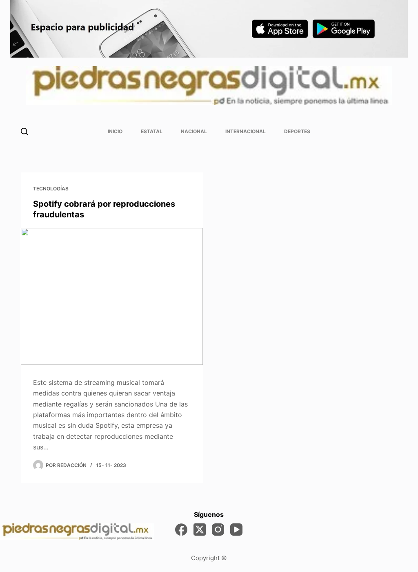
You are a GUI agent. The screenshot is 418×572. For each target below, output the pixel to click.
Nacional (194, 131)
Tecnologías (51, 188)
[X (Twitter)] (199, 529)
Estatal (151, 131)
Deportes (297, 131)
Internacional (245, 131)
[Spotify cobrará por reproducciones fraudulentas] (112, 296)
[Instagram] (218, 529)
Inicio (115, 131)
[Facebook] (181, 529)
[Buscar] (24, 131)
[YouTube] (236, 529)
